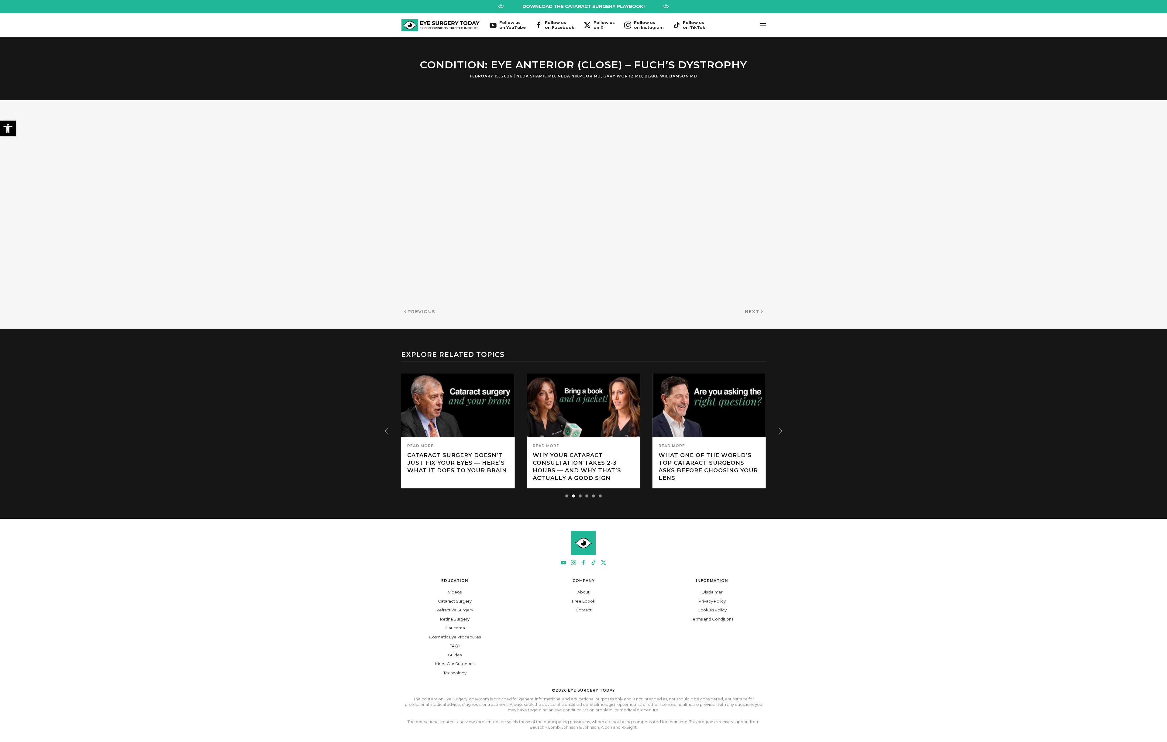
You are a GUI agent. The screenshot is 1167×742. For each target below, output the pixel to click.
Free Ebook (583, 601)
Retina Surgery (455, 619)
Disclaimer (712, 592)
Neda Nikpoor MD (579, 76)
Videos (455, 592)
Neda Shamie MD (535, 76)
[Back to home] (440, 25)
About (583, 592)
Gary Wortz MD (622, 76)
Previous (421, 311)
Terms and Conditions (712, 619)
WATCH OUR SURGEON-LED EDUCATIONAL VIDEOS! (583, 6)
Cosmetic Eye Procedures (455, 636)
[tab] (566, 496)
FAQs (454, 645)
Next (752, 311)
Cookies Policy (712, 609)
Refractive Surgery (454, 609)
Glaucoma (455, 627)
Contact (584, 609)
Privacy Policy (712, 601)
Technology (454, 672)
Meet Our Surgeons (454, 663)
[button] (8, 128)
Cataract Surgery (455, 601)
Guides (455, 654)
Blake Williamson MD (671, 76)
